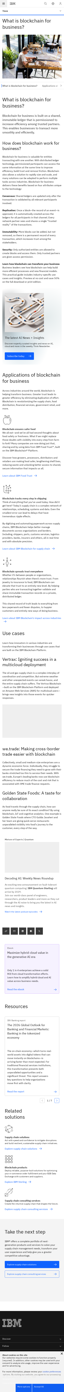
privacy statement (46, 1377)
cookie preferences (52, 1371)
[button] (53, 3)
